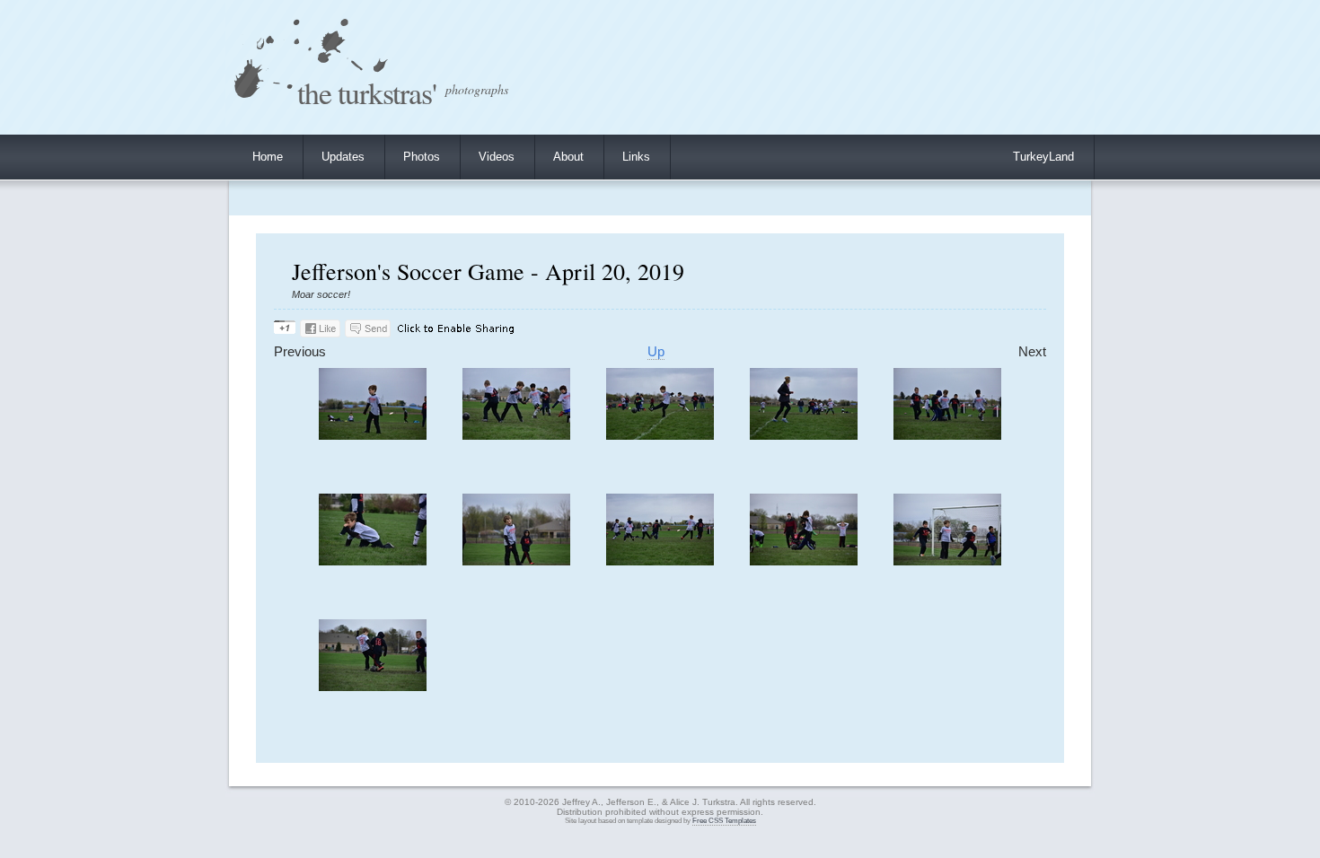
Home (267, 156)
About (568, 156)
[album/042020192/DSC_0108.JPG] (804, 561)
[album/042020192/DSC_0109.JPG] (947, 561)
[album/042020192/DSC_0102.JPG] (804, 435)
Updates (343, 156)
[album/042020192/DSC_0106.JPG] (660, 561)
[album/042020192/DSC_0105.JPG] (516, 561)
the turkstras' (366, 92)
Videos (497, 156)
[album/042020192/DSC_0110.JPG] (373, 687)
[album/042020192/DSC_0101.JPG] (660, 435)
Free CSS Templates (724, 821)
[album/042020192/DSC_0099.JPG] (373, 435)
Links (636, 156)
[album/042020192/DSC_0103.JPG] (947, 435)
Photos (421, 156)
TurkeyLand (1043, 156)
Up (655, 352)
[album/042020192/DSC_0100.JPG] (516, 435)
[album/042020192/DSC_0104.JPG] (373, 561)
